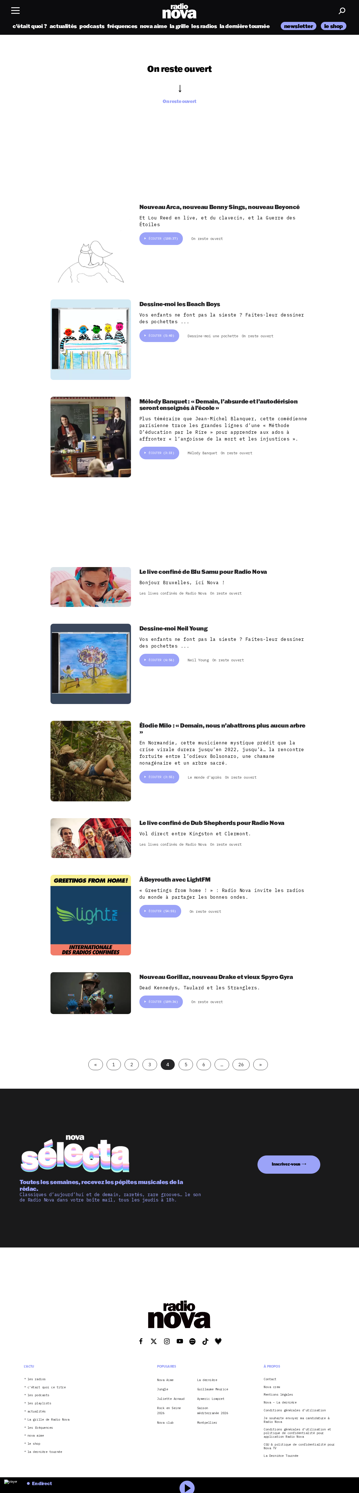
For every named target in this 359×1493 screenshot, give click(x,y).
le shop (333, 25)
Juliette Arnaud (171, 1399)
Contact (270, 1379)
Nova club (165, 1423)
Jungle (162, 1389)
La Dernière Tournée (281, 1456)
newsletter (298, 25)
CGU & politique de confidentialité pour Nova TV (299, 1446)
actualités (63, 25)
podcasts (92, 25)
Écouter (163, 238)
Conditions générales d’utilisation (295, 1410)
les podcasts (38, 1395)
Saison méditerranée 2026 (212, 1410)
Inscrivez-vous (286, 1164)
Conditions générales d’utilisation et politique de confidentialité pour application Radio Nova (297, 1433)
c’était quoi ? (30, 25)
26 (241, 1064)
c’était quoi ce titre (46, 1387)
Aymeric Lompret (211, 1399)
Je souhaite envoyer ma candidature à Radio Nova (296, 1420)
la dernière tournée (245, 25)
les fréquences (40, 1428)
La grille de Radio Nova (48, 1419)
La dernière (207, 1380)
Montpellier (207, 1423)
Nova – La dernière (280, 1402)
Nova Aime (165, 1380)
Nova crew (272, 1387)
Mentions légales (278, 1395)
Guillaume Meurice (212, 1389)
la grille (179, 25)
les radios (204, 25)
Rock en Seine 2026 (169, 1410)
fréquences (122, 25)
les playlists (39, 1403)
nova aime (153, 25)
